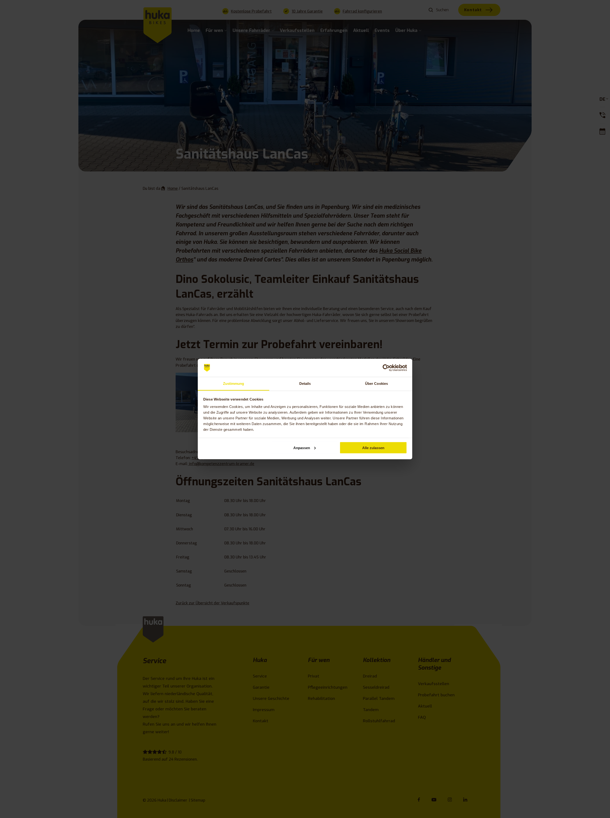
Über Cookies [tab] (376, 383)
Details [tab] (305, 383)
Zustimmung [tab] (233, 383)
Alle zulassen (373, 448)
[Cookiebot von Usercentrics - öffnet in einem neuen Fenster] (386, 367)
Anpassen (301, 448)
